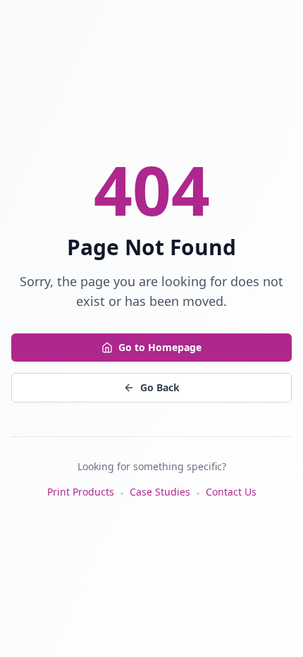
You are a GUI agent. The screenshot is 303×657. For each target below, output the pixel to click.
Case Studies (160, 491)
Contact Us (231, 491)
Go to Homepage (160, 347)
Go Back (160, 387)
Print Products (80, 491)
